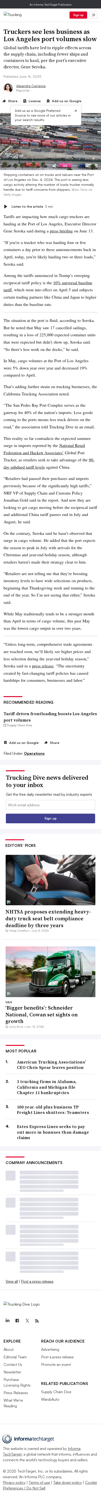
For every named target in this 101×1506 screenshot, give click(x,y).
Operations (34, 753)
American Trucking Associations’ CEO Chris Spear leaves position (51, 1064)
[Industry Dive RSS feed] (37, 1321)
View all (12, 1281)
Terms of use (39, 1482)
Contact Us (13, 1364)
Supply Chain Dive (56, 1391)
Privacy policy (14, 1482)
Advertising (50, 1349)
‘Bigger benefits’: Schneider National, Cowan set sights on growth (41, 1014)
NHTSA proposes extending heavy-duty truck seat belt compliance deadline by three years (48, 918)
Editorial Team (15, 1357)
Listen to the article (32, 206)
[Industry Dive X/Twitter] (27, 1321)
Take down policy (67, 1482)
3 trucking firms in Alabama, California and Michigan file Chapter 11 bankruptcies (47, 1087)
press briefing (61, 231)
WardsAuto (50, 1399)
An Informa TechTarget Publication (51, 4)
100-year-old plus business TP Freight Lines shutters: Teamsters (53, 1109)
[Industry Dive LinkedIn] (7, 1321)
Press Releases (16, 1392)
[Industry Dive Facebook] (17, 1321)
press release (43, 666)
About (9, 1349)
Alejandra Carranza (31, 86)
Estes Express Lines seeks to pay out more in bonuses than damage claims (53, 1132)
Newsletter (12, 1372)
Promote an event (56, 1364)
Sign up (78, 15)
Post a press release (37, 1281)
